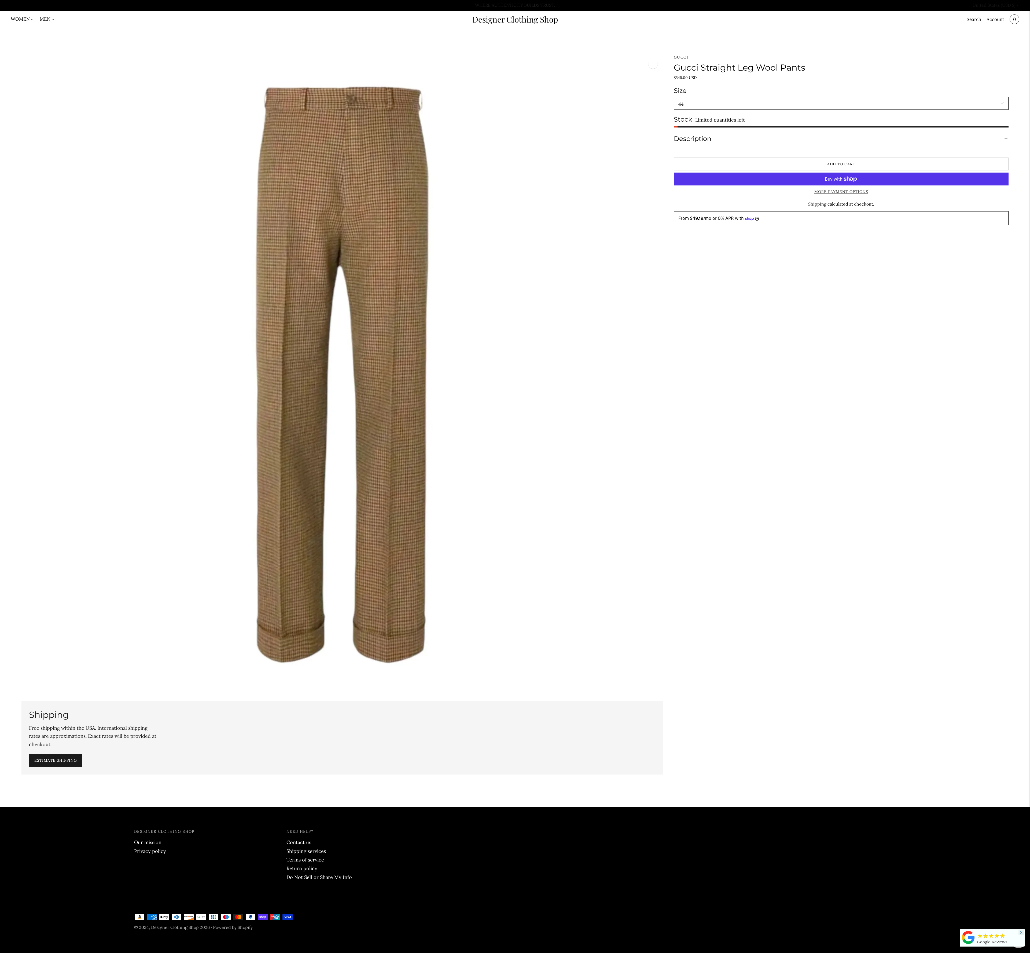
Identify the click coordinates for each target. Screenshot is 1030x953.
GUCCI (681, 57)
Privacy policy (150, 851)
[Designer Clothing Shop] (968, 943)
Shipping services (306, 851)
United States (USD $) (994, 5)
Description (692, 139)
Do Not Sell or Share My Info (319, 877)
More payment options (841, 191)
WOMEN (20, 19)
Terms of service (305, 860)
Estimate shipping (55, 760)
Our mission (147, 842)
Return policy (301, 868)
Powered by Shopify (233, 927)
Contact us (298, 842)
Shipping (817, 204)
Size (680, 90)
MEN (45, 19)
